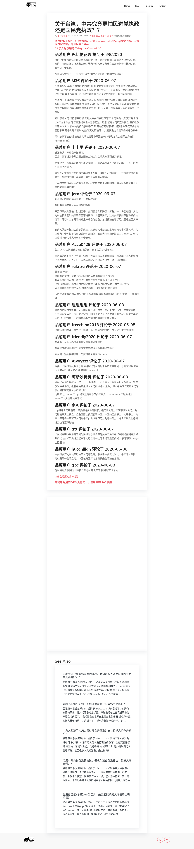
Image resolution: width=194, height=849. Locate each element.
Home (127, 6)
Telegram (149, 6)
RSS (137, 6)
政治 (103, 35)
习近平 (93, 35)
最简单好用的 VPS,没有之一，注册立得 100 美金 (83, 482)
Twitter (162, 6)
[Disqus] (97, 540)
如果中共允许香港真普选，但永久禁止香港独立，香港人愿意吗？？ (97, 762)
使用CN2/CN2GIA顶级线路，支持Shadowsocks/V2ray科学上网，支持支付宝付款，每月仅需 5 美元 (97, 42)
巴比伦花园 (62, 35)
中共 (107, 35)
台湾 (111, 35)
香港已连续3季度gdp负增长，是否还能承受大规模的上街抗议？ (96, 796)
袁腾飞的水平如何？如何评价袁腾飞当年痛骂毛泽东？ (94, 704)
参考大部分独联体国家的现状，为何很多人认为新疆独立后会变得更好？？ (97, 675)
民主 (98, 35)
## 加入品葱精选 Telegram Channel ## (78, 48)
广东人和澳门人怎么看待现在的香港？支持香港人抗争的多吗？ (97, 732)
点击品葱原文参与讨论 (67, 476)
